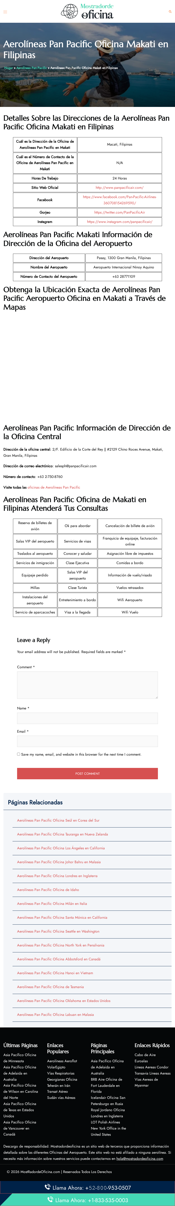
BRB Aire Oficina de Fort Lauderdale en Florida (106, 1085)
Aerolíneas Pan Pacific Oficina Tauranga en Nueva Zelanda (62, 834)
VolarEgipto (56, 1067)
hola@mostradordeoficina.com (139, 1158)
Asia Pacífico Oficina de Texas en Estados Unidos (19, 1110)
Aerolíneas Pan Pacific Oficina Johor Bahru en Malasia (59, 862)
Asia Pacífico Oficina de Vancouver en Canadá (19, 1128)
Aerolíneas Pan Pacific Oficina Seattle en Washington (58, 931)
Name (23, 708)
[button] (170, 11)
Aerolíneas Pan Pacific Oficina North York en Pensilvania (60, 945)
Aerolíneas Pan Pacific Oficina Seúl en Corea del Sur (58, 820)
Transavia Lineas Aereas (152, 1073)
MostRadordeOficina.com (40, 1171)
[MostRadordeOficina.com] (87, 11)
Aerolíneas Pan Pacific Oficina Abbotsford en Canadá (58, 959)
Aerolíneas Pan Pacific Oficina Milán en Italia (52, 903)
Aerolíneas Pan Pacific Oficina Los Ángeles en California (61, 848)
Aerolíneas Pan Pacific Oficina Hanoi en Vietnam (55, 973)
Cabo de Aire (145, 1054)
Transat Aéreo (57, 1091)
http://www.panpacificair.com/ (120, 187)
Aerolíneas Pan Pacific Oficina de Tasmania (50, 986)
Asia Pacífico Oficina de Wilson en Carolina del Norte (20, 1091)
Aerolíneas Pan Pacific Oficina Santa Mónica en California (62, 917)
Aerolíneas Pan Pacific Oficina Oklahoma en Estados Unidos (63, 1000)
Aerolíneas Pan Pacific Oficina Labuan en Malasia (55, 1014)
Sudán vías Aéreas (61, 1097)
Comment (26, 667)
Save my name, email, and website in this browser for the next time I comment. (81, 754)
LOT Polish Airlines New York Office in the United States (108, 1128)
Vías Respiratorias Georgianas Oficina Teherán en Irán (62, 1079)
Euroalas (141, 1061)
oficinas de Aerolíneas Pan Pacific (54, 487)
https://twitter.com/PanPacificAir (119, 212)
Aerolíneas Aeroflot (62, 1061)
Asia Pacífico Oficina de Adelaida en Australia (19, 1073)
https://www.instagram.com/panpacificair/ (119, 221)
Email (23, 731)
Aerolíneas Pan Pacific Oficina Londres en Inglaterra (57, 875)
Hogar (8, 68)
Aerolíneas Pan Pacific (31, 68)
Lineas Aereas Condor (151, 1067)
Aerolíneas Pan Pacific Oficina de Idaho (48, 889)
